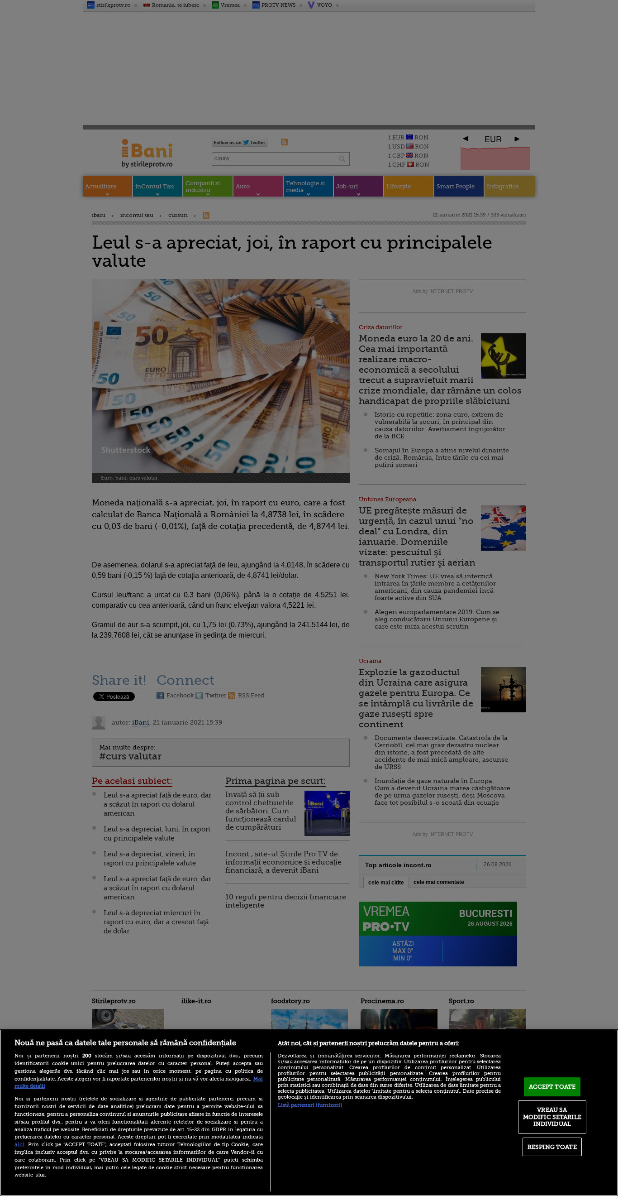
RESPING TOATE (552, 1146)
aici (19, 1144)
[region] (309, 1112)
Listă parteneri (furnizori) (310, 1105)
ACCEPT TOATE (552, 1086)
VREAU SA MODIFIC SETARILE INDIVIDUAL (552, 1116)
